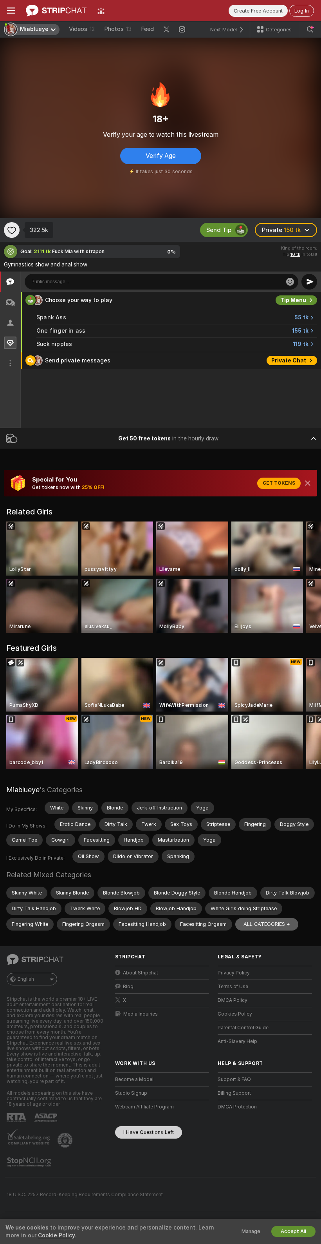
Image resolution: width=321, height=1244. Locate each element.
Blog (128, 986)
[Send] (309, 282)
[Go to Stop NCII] (30, 1162)
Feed (147, 29)
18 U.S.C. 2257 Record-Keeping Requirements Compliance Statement (85, 1194)
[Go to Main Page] (56, 10)
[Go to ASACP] (46, 1118)
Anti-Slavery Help (237, 1041)
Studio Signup (131, 1093)
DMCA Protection (237, 1107)
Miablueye (23, 790)
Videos (82, 29)
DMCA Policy (232, 1000)
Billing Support (234, 1093)
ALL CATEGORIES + (266, 924)
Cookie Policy (56, 1235)
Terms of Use (233, 986)
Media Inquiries (140, 1014)
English (26, 979)
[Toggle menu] (11, 10)
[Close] (308, 483)
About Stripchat (140, 973)
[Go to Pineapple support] (66, 1140)
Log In (301, 11)
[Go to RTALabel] (17, 1118)
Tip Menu (293, 300)
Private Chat (288, 360)
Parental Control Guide (243, 1027)
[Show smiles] (290, 281)
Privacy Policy (234, 973)
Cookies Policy (235, 1014)
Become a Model (134, 1079)
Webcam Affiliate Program (144, 1107)
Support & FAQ (234, 1079)
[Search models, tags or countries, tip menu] (310, 29)
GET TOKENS (279, 483)
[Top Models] (101, 10)
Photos (118, 29)
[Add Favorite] (12, 230)
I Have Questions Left (148, 1132)
